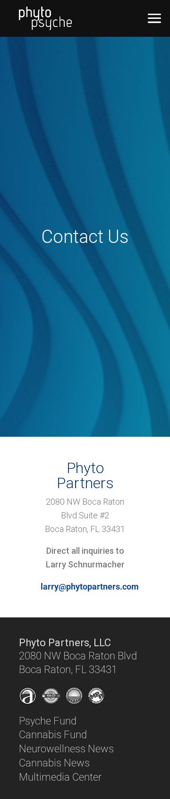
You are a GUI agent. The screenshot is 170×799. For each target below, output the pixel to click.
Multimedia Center (60, 777)
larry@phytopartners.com (90, 586)
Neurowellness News (66, 749)
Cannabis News (54, 763)
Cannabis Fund (53, 735)
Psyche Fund (47, 721)
